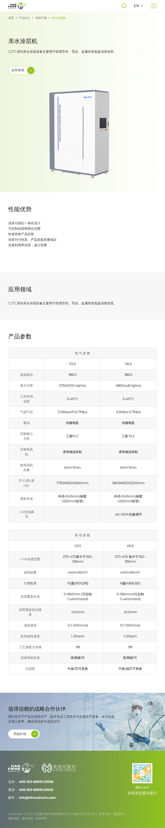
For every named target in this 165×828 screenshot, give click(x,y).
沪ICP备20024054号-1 (82, 814)
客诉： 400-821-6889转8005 (31, 790)
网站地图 (14, 818)
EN (137, 6)
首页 (11, 18)
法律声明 (41, 818)
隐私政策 (27, 818)
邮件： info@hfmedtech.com (32, 798)
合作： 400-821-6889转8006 (31, 782)
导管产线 (41, 18)
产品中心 (24, 18)
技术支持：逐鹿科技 (112, 814)
